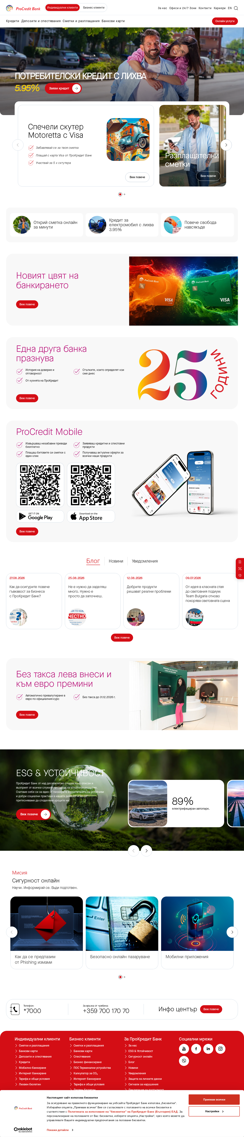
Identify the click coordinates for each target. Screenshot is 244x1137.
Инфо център (177, 1009)
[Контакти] (239, 575)
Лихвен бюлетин (30, 1084)
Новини (133, 1067)
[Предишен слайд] (18, 145)
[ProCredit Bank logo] (23, 8)
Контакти (205, 8)
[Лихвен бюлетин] (239, 568)
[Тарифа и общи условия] (239, 561)
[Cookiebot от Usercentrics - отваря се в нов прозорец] (23, 1130)
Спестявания (82, 1056)
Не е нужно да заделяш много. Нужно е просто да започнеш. (87, 592)
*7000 (32, 1011)
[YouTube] (184, 1049)
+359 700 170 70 (106, 1011)
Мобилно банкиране (32, 1067)
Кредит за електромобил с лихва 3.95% (131, 225)
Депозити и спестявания (35, 1056)
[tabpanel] (122, 607)
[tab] (93, 561)
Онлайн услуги (225, 21)
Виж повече (137, 177)
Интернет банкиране (32, 1073)
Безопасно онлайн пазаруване (120, 957)
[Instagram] (220, 1049)
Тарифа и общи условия (34, 1079)
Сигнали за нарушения (143, 1084)
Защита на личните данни (145, 1079)
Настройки (212, 1111)
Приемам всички (214, 1099)
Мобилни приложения (187, 957)
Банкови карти (28, 1051)
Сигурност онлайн (140, 1056)
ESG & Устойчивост (140, 1051)
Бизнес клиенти (93, 7)
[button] (120, 194)
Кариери (220, 8)
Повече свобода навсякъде (200, 225)
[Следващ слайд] (226, 145)
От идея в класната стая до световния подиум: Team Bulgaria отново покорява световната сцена (208, 594)
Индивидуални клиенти (62, 7)
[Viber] (184, 1061)
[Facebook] (196, 1049)
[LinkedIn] (208, 1049)
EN (230, 8)
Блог (131, 1062)
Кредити (24, 1062)
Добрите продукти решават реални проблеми (149, 589)
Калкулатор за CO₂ (86, 1073)
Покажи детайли (58, 1129)
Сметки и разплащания (34, 1045)
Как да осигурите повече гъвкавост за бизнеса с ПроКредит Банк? (29, 592)
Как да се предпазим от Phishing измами (35, 959)
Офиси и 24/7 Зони (183, 8)
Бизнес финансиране (88, 1062)
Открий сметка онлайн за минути (55, 225)
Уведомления (137, 1073)
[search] (236, 8)
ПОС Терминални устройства (92, 1067)
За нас (162, 8)
